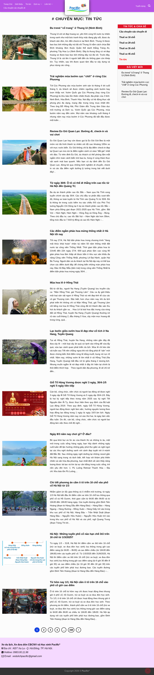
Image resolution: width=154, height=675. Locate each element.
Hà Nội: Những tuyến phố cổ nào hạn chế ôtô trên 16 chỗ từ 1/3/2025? (79, 536)
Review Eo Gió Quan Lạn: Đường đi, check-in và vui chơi (79, 133)
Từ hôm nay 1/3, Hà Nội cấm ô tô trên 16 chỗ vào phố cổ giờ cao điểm (79, 584)
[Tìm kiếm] (149, 5)
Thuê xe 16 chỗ (127, 37)
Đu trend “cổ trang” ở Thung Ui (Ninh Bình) (76, 28)
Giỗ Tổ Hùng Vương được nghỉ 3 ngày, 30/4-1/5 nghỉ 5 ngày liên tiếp (78, 384)
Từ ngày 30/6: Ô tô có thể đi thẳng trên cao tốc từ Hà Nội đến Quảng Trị (79, 185)
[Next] (78, 630)
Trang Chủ (8, 4)
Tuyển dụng (140, 6)
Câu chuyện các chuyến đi (14, 8)
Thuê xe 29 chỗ (127, 42)
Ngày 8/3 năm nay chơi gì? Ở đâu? (70, 434)
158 (71, 630)
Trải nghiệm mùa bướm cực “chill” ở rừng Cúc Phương (78, 78)
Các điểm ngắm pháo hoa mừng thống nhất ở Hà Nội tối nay (79, 233)
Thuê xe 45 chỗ (127, 54)
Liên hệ (48, 4)
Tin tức (28, 4)
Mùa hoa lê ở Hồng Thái (64, 282)
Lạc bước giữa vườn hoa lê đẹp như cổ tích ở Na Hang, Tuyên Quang (79, 333)
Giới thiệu (19, 4)
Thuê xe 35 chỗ (127, 48)
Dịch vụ (37, 4)
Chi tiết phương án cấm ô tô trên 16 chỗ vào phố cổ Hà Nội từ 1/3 (79, 484)
